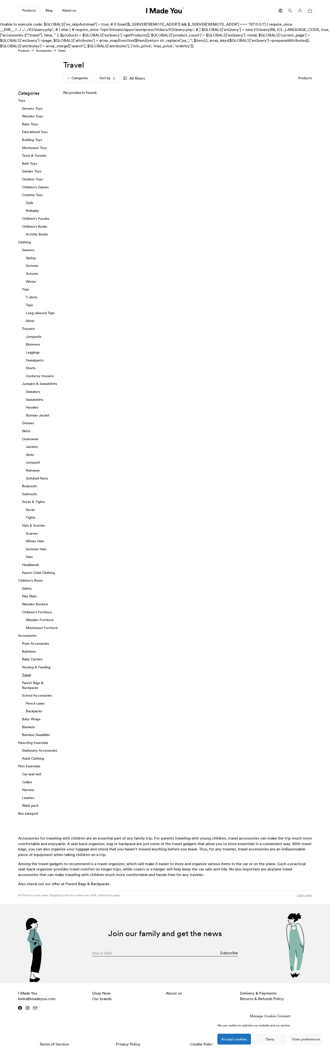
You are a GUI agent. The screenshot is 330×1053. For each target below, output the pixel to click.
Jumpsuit (33, 462)
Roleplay (32, 210)
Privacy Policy (128, 1044)
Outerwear (30, 439)
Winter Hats (35, 541)
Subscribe (229, 952)
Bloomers (33, 344)
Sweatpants (34, 360)
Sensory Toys (32, 108)
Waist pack (30, 805)
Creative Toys (32, 195)
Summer (32, 265)
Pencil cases (35, 703)
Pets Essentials (29, 766)
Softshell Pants (37, 478)
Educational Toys (35, 132)
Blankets (28, 727)
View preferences (306, 1039)
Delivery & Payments (258, 993)
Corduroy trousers (40, 376)
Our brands (102, 998)
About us (69, 10)
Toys (21, 100)
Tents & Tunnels (34, 155)
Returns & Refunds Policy (262, 998)
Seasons (28, 250)
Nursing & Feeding (36, 667)
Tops (25, 289)
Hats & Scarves (33, 525)
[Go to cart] (309, 10)
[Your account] (300, 11)
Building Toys (32, 140)
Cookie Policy (202, 1044)
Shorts (31, 368)
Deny (270, 1039)
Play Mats (29, 596)
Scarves (32, 533)
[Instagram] (27, 1008)
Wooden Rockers (35, 604)
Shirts (30, 320)
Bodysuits (29, 486)
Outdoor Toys (32, 179)
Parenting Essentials (33, 742)
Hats (29, 557)
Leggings (33, 352)
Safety (27, 588)
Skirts (26, 431)
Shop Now (101, 993)
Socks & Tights (33, 502)
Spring (31, 258)
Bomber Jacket (37, 415)
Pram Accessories (35, 643)
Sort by (105, 78)
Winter (31, 281)
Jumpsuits (33, 336)
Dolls (29, 202)
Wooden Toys (32, 116)
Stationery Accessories (39, 750)
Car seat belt (31, 774)
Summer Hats (36, 549)
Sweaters (33, 391)
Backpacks (34, 711)
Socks (30, 510)
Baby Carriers (32, 659)
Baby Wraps (31, 719)
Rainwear (33, 470)
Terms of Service (54, 1044)
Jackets (32, 447)
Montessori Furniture (42, 628)
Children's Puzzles (35, 218)
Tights (30, 517)
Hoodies (32, 407)
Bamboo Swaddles (36, 735)
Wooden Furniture (40, 620)
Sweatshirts (34, 399)
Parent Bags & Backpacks (87, 883)
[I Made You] (165, 11)
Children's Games (35, 187)
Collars (27, 782)
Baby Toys (30, 124)
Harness (28, 790)
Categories (80, 78)
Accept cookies (234, 1039)
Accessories (43, 50)
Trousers (28, 328)
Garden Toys (31, 171)
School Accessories (37, 695)
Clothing (24, 242)
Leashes (28, 798)
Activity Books (37, 234)
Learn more (304, 895)
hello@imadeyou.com (37, 998)
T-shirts (31, 297)
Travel (26, 675)
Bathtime (29, 651)
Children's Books (34, 226)
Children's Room (30, 580)
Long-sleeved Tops (40, 313)
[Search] (290, 10)
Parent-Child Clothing (38, 572)
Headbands (30, 565)
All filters (137, 78)
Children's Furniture (37, 612)
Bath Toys (29, 163)
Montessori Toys (34, 147)
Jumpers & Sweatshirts (39, 384)
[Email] (35, 1008)
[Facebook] (20, 1008)
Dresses (28, 423)
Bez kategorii (28, 813)
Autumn (32, 273)
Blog (49, 10)
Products (29, 10)
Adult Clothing (33, 758)
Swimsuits (29, 494)
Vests (30, 454)
